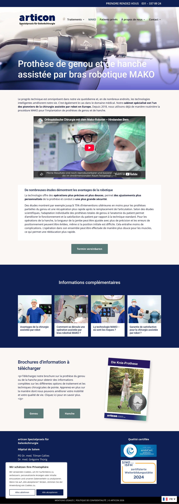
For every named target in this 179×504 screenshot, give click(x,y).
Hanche (70, 413)
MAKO (92, 19)
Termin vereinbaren (89, 249)
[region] (36, 480)
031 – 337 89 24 (151, 3)
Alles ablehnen (22, 492)
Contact (153, 19)
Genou (34, 413)
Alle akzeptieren (49, 492)
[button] (169, 499)
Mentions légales (64, 500)
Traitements (74, 19)
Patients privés (109, 19)
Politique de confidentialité (91, 500)
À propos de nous (132, 19)
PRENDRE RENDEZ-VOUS (122, 3)
